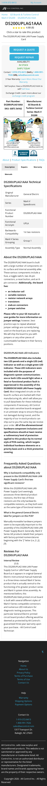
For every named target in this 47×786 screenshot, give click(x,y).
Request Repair (24, 57)
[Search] (38, 8)
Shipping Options (23, 701)
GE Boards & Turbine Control (24, 14)
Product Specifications (24, 159)
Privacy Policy (23, 672)
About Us (23, 669)
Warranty (23, 697)
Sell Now (26, 89)
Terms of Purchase (23, 676)
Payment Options (23, 704)
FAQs (42, 159)
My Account (36, 2)
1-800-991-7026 (23, 722)
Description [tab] (10, 167)
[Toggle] (42, 8)
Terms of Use (23, 679)
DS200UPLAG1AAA (27, 17)
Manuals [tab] (8, 174)
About (6, 159)
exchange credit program (23, 96)
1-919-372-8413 (9, 2)
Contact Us (23, 682)
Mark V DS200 (8, 17)
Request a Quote (24, 49)
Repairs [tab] (24, 167)
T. (43, 652)
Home (5, 14)
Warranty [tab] (38, 167)
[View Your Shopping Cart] (43, 2)
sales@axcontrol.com (28, 75)
